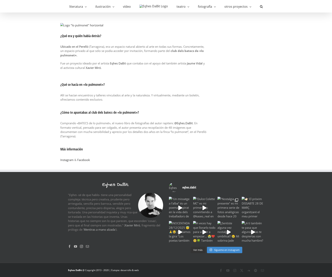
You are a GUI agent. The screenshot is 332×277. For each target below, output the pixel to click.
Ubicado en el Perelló (74, 46)
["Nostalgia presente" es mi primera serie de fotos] (228, 208)
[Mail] (87, 246)
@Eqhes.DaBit (183, 123)
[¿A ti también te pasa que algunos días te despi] (253, 232)
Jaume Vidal (195, 63)
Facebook (83, 160)
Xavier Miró (93, 68)
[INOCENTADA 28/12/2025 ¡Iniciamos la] (180, 232)
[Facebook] (69, 246)
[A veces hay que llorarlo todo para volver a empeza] (204, 232)
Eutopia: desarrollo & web (125, 270)
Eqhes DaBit (118, 63)
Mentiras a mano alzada (99, 229)
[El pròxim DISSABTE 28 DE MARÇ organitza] (253, 208)
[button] (245, 6)
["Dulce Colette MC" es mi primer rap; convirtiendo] (204, 208)
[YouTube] (75, 246)
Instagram (67, 160)
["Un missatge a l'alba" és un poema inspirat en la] (180, 208)
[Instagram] (81, 246)
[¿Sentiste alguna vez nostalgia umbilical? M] (228, 232)
